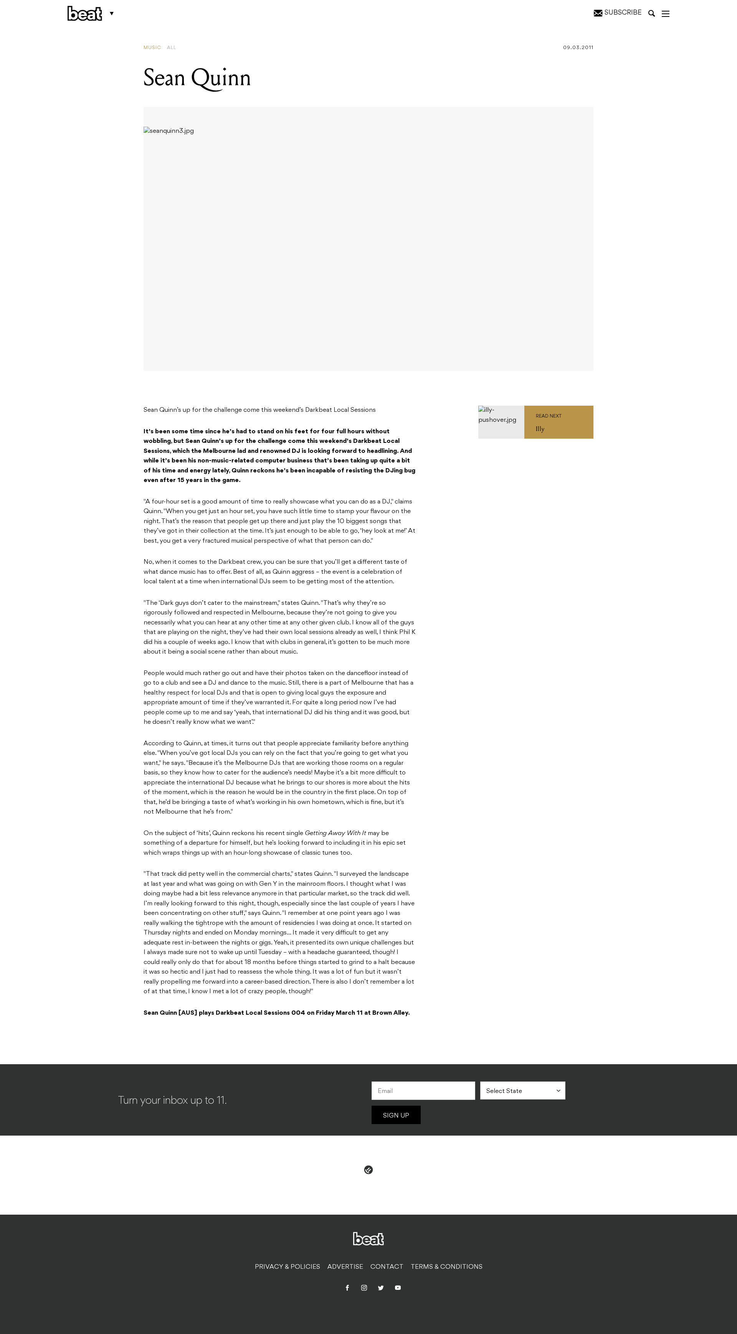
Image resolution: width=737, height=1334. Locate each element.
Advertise (345, 1267)
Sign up (396, 1116)
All (171, 48)
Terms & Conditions (447, 1267)
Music (152, 48)
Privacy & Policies (287, 1267)
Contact (386, 1267)
